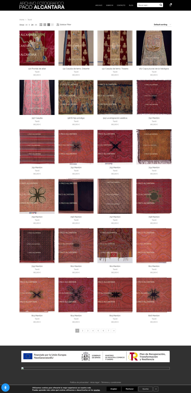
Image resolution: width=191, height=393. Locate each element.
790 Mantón (154, 118)
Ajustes (145, 389)
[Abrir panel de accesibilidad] (5, 387)
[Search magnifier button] (161, 5)
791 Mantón (37, 167)
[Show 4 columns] (48, 24)
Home (21, 20)
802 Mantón (154, 266)
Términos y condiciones (111, 382)
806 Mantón (154, 315)
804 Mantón (76, 315)
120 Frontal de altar (37, 69)
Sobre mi (109, 5)
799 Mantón (37, 266)
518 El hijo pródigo (76, 118)
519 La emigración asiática (115, 118)
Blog (131, 5)
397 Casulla (37, 118)
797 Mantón (115, 217)
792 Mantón (76, 167)
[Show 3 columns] (45, 24)
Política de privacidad (79, 382)
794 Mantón (154, 167)
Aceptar (113, 389)
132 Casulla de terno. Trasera (115, 69)
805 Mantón (115, 315)
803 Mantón (37, 315)
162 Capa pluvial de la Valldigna (154, 69)
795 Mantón (37, 217)
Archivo (98, 5)
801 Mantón (115, 266)
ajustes (97, 390)
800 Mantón (76, 266)
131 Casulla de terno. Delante (76, 69)
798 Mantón (154, 217)
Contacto (121, 5)
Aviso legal (94, 382)
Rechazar (130, 389)
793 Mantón (115, 167)
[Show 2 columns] (41, 24)
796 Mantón (76, 217)
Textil (37, 72)
